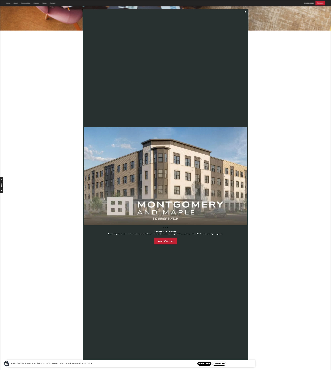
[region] (131, 363)
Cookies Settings (219, 363)
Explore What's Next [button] (165, 241)
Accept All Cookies (204, 363)
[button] (6, 364)
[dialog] (165, 185)
